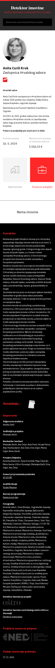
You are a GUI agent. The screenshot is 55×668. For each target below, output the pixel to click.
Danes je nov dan (10, 497)
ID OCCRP (7, 477)
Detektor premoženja (12, 616)
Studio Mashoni (10, 487)
